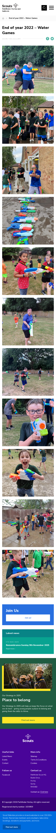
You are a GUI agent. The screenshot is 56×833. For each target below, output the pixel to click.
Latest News (7, 756)
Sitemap (34, 756)
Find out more (28, 720)
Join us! (28, 618)
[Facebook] (47, 38)
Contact (5, 763)
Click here (44, 792)
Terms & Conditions (39, 760)
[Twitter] (52, 38)
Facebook (6, 775)
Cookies (34, 763)
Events (4, 760)
